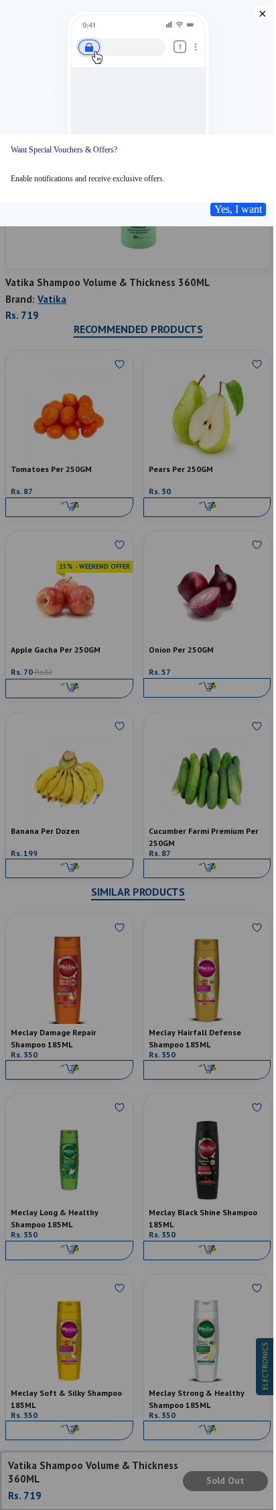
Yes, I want (238, 209)
